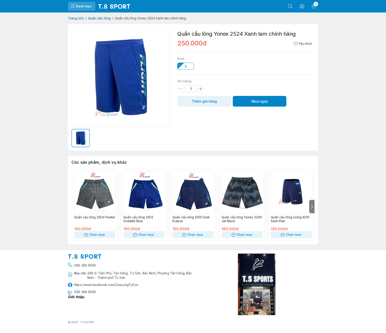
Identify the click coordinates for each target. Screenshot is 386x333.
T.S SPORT (87, 322)
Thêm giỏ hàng (204, 101)
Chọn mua (97, 234)
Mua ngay (260, 101)
